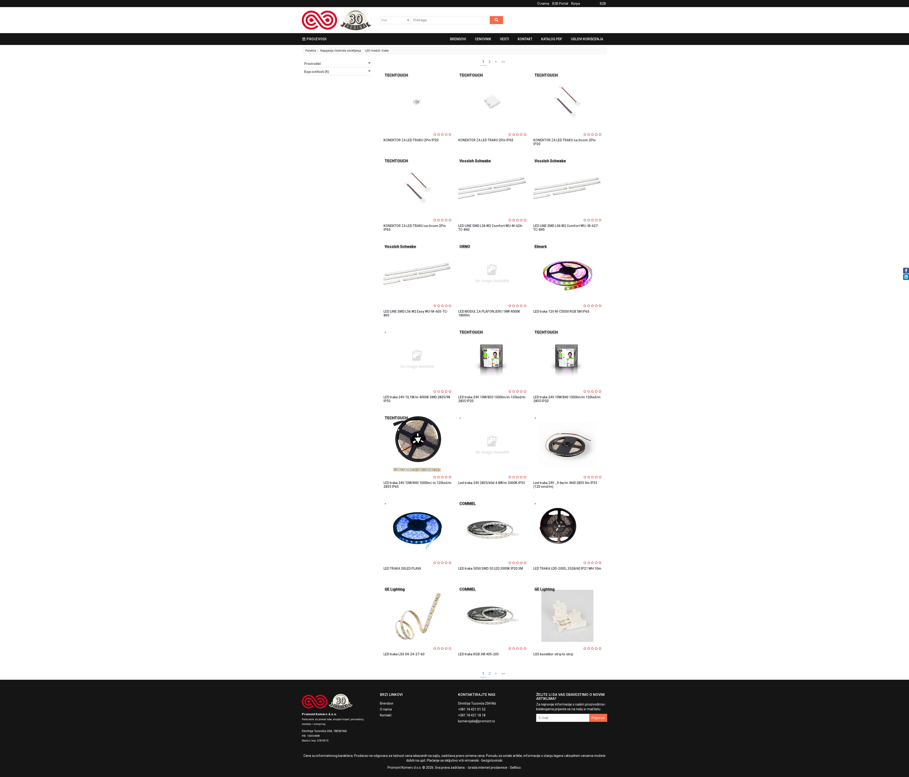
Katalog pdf (551, 39)
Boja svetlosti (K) (316, 72)
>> (503, 62)
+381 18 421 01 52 (472, 709)
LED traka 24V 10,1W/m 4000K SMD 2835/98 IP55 (416, 399)
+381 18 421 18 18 (472, 715)
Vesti (504, 39)
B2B (603, 3)
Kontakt (525, 39)
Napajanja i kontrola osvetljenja (340, 50)
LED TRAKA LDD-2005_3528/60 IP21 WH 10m (567, 568)
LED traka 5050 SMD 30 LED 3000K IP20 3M (490, 568)
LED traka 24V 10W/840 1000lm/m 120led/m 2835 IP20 (567, 399)
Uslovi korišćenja (587, 39)
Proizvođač (312, 64)
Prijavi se (598, 718)
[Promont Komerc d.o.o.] (337, 20)
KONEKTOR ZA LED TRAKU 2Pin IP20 (410, 140)
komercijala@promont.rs (476, 721)
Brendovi (458, 39)
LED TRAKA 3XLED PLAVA (402, 568)
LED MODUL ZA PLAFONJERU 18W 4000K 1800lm (489, 313)
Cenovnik (483, 39)
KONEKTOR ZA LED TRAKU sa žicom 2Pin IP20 (564, 142)
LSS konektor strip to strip (553, 654)
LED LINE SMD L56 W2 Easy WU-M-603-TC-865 (415, 313)
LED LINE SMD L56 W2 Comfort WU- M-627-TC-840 (566, 227)
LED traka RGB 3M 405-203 (478, 654)
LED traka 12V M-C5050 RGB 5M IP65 (561, 311)
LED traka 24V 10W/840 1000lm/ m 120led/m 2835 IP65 (417, 484)
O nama (543, 3)
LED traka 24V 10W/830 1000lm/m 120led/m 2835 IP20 (492, 399)
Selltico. (515, 767)
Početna (310, 50)
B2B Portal (560, 3)
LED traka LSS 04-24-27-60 (403, 654)
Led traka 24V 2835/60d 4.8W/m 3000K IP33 (491, 483)
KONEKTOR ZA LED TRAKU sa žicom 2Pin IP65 (414, 227)
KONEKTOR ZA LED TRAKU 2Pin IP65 (485, 140)
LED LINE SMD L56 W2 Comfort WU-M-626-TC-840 (490, 227)
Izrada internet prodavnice (487, 767)
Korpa (575, 3)
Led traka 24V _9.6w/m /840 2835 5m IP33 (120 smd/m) (565, 484)
